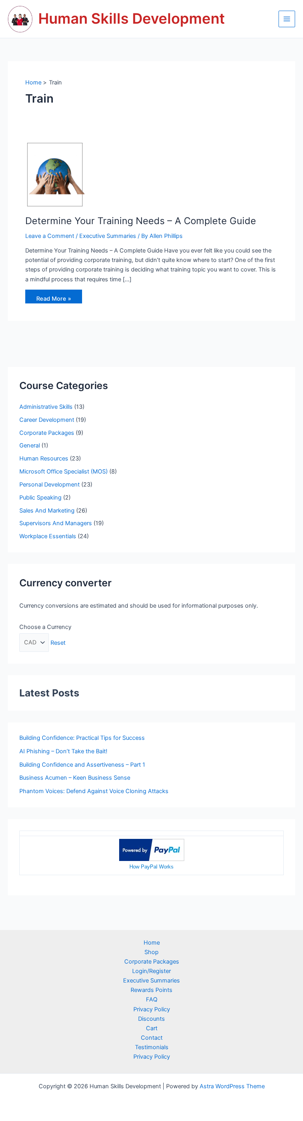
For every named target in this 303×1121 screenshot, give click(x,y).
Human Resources (43, 458)
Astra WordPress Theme (232, 1086)
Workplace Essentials (47, 536)
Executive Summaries (107, 236)
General (29, 445)
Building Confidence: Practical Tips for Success (82, 737)
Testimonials (151, 1047)
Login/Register (151, 971)
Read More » (53, 300)
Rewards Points (151, 990)
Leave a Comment (49, 236)
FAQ (151, 999)
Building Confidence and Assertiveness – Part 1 (82, 764)
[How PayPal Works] (151, 849)
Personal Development (49, 484)
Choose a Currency (45, 627)
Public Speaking (40, 497)
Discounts (151, 1018)
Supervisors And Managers (55, 523)
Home (152, 942)
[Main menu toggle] (287, 19)
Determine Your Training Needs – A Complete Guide (140, 220)
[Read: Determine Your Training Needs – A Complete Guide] (54, 174)
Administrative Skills (46, 406)
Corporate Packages (46, 432)
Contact (152, 1037)
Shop (151, 952)
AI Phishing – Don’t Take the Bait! (63, 751)
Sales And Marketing (47, 510)
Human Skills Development (131, 18)
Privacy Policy (151, 1009)
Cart (151, 1028)
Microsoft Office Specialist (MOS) (63, 471)
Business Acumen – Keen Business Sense (74, 777)
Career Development (46, 419)
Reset (57, 642)
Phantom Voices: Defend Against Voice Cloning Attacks (93, 791)
